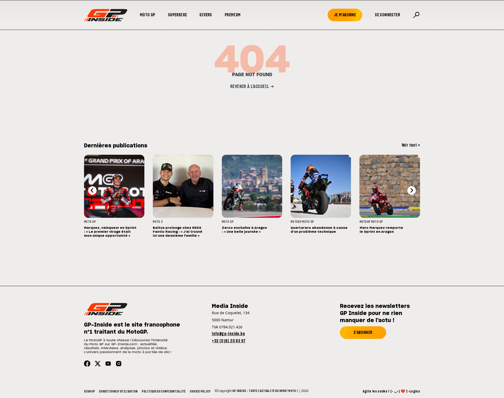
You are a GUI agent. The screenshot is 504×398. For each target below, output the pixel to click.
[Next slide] (411, 190)
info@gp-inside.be (228, 334)
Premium (233, 15)
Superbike (177, 15)
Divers (206, 15)
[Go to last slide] (92, 190)
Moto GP (147, 15)
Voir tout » (411, 145)
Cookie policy (200, 391)
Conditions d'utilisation (118, 391)
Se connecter (387, 15)
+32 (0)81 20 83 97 (228, 341)
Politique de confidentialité (163, 391)
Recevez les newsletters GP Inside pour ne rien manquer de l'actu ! (375, 313)
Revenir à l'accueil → (252, 86)
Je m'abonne (345, 15)
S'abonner (363, 332)
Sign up (89, 391)
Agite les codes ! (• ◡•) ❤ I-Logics (391, 391)
